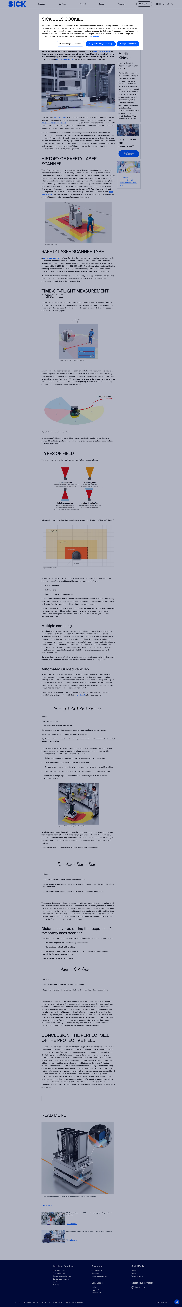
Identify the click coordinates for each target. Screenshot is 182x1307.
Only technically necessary (100, 43)
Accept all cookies (128, 43)
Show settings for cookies (70, 43)
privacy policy (93, 36)
